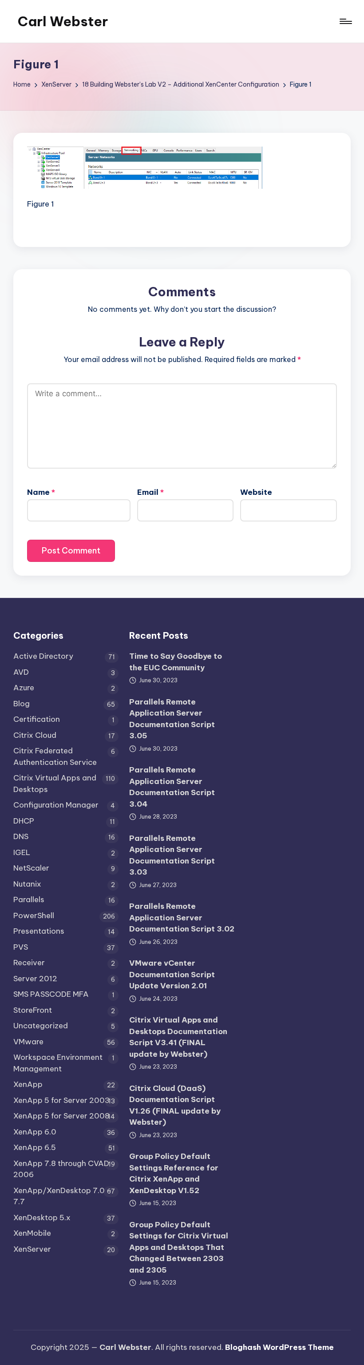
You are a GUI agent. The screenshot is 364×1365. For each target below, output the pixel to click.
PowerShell (33, 915)
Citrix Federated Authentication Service (55, 756)
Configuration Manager (56, 805)
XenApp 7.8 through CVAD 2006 (61, 1169)
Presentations (38, 931)
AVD (21, 672)
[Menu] (345, 21)
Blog (21, 703)
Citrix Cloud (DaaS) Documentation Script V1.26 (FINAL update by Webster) (175, 1105)
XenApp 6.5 (34, 1147)
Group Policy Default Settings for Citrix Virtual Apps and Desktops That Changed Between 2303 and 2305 (178, 1247)
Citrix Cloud (34, 735)
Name (41, 492)
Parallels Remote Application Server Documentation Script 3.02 (181, 917)
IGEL (21, 852)
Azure (23, 687)
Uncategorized (40, 1026)
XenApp (28, 1084)
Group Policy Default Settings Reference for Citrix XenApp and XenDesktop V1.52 (173, 1173)
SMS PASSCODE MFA (51, 994)
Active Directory (43, 656)
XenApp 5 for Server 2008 (61, 1116)
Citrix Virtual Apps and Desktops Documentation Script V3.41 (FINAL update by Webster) (178, 1037)
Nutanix (27, 884)
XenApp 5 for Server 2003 (61, 1100)
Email (150, 492)
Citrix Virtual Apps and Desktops (54, 783)
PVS (20, 947)
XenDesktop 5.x (42, 1217)
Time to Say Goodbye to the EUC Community (175, 662)
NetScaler (31, 868)
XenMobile (32, 1233)
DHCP (23, 821)
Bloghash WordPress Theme (279, 1347)
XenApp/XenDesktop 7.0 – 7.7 (62, 1196)
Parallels (28, 899)
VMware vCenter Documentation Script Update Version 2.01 (172, 974)
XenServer (32, 1249)
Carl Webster (63, 21)
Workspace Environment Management (58, 1063)
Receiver (29, 962)
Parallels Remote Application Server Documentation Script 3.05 (172, 719)
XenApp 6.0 (34, 1132)
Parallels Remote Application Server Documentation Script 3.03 (172, 855)
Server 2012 (35, 978)
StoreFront (32, 1010)
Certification (36, 719)
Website (256, 492)
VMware (28, 1042)
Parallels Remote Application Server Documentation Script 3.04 (172, 787)
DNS (20, 836)
